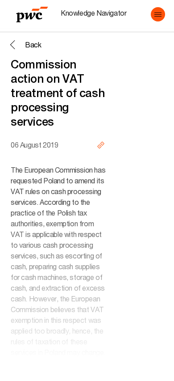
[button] (158, 14)
